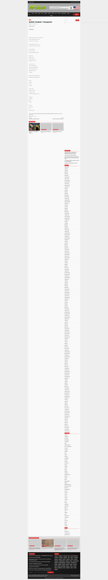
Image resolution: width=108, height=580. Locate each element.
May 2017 (66, 343)
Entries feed (67, 531)
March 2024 (66, 211)
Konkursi (66, 477)
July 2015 (66, 379)
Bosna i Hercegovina (68, 446)
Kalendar (66, 471)
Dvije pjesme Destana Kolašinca (46, 127)
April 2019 (66, 305)
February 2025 (67, 196)
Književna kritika (67, 474)
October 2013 (67, 414)
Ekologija (51, 15)
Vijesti (36, 13)
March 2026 (66, 175)
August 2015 (67, 378)
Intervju (53, 13)
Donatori (45, 576)
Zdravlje (68, 13)
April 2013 (66, 424)
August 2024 (67, 203)
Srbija (65, 514)
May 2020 (66, 284)
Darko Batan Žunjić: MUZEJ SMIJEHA (70, 155)
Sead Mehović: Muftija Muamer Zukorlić (34, 127)
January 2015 (67, 389)
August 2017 (67, 338)
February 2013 (67, 427)
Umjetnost (66, 520)
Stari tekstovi (67, 515)
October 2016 (67, 355)
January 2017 (67, 350)
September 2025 (67, 185)
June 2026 (66, 170)
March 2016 (66, 366)
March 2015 (66, 386)
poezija (35, 116)
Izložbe (66, 469)
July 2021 (66, 261)
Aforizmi (56, 555)
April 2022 (66, 246)
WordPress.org (67, 534)
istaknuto (32, 116)
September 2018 (67, 317)
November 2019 (67, 294)
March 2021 (66, 267)
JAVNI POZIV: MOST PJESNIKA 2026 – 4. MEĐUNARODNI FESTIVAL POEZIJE (35, 543)
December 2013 (67, 411)
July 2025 (66, 188)
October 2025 (67, 183)
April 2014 (66, 404)
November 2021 (67, 254)
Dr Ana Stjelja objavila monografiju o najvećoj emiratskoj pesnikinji (73, 543)
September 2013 (67, 416)
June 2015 (66, 381)
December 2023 (67, 216)
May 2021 (66, 264)
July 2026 (66, 168)
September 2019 (67, 297)
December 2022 (67, 233)
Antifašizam (66, 436)
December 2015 (67, 371)
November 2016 (67, 353)
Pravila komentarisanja (32, 576)
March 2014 (66, 406)
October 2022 (67, 236)
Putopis (66, 502)
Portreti (59, 13)
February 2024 (67, 213)
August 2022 (67, 239)
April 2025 (66, 193)
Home (33, 13)
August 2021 (67, 259)
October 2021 (67, 256)
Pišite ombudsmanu (40, 576)
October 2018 (67, 315)
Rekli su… (66, 507)
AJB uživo (76, 14)
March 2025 (66, 195)
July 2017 (66, 340)
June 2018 (66, 322)
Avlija (32, 575)
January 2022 (67, 251)
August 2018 (67, 318)
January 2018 (67, 330)
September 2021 (67, 257)
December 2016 (67, 351)
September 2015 (67, 376)
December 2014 (67, 391)
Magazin (45, 13)
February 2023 (67, 229)
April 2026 (66, 173)
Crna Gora (66, 448)
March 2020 (66, 287)
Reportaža (66, 509)
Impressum (42, 575)
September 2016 (67, 356)
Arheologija (66, 441)
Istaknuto (42, 129)
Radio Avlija (66, 504)
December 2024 (67, 200)
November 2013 (67, 412)
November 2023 (67, 218)
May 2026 (66, 172)
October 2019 (67, 295)
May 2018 (66, 323)
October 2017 (67, 335)
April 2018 (66, 325)
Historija (66, 459)
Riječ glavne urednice (37, 575)
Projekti (66, 497)
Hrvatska (66, 461)
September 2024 (67, 201)
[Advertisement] (64, 7)
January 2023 (67, 231)
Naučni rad (66, 487)
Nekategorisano (67, 489)
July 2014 (66, 399)
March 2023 (66, 228)
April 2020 (66, 285)
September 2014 (67, 396)
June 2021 (66, 262)
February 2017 (67, 348)
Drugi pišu (66, 449)
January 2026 (67, 178)
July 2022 (66, 241)
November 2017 (67, 333)
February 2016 (67, 368)
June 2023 (66, 223)
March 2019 (66, 307)
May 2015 (66, 383)
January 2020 (67, 290)
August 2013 (67, 417)
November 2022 (67, 234)
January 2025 (67, 198)
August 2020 (67, 279)
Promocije (66, 499)
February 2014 (67, 407)
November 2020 (67, 274)
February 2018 (67, 328)
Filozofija (66, 456)
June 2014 (66, 401)
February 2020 (67, 289)
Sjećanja (66, 512)
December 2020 (67, 272)
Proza (42, 13)
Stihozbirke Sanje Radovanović (34, 118)
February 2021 (67, 269)
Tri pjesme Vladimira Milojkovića (58, 118)
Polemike (66, 492)
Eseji (56, 13)
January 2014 (67, 409)
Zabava (75, 567)
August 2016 (67, 358)
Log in (66, 529)
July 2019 (66, 300)
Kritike (66, 479)
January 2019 (67, 310)
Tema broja (66, 517)
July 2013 (66, 419)
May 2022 (66, 244)
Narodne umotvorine (68, 486)
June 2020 (66, 282)
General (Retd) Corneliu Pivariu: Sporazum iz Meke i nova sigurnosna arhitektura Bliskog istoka (72, 157)
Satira (65, 510)
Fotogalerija (66, 458)
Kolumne (49, 13)
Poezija (39, 13)
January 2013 (67, 429)
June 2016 (66, 361)
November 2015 (67, 373)
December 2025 (67, 180)
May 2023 (66, 224)
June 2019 (66, 302)
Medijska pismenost (68, 484)
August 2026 (67, 167)
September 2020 (67, 277)
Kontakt (46, 575)
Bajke (65, 443)
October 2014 (67, 394)
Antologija (66, 438)
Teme (65, 519)
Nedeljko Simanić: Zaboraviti (58, 127)
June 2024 (66, 206)
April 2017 (66, 345)
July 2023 (66, 221)
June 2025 (66, 190)
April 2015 (66, 384)
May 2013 (66, 422)
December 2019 (67, 292)
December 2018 (67, 312)
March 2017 (66, 346)
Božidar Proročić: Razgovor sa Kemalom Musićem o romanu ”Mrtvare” (40, 568)
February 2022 (67, 249)
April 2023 (66, 226)
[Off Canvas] (29, 14)
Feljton (66, 454)
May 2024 (66, 208)
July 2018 (66, 320)
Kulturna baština (63, 13)
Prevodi (67, 564)
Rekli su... (67, 566)
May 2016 (66, 363)
